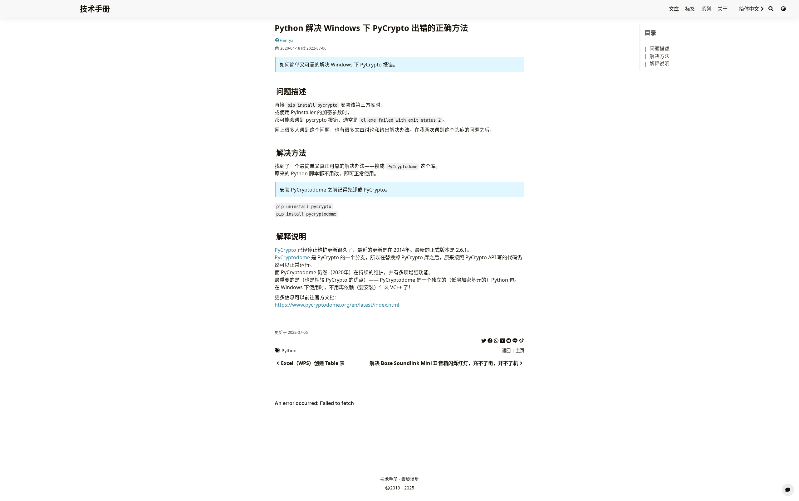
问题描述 (659, 48)
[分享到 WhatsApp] (496, 339)
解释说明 (659, 63)
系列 (707, 8)
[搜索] (771, 9)
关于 (723, 8)
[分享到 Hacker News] (502, 339)
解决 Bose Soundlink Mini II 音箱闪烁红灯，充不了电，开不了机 (444, 363)
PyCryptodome (292, 257)
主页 (520, 350)
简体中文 (749, 8)
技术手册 (95, 8)
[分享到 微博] (521, 339)
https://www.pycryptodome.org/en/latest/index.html (337, 304)
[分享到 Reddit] (509, 339)
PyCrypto (285, 249)
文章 (674, 8)
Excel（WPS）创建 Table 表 (313, 363)
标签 (690, 8)
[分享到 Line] (515, 339)
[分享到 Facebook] (490, 339)
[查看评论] (788, 490)
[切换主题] (783, 8)
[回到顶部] (788, 475)
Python (289, 350)
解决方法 (659, 56)
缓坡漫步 (410, 479)
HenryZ (286, 40)
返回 (506, 350)
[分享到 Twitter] (484, 339)
